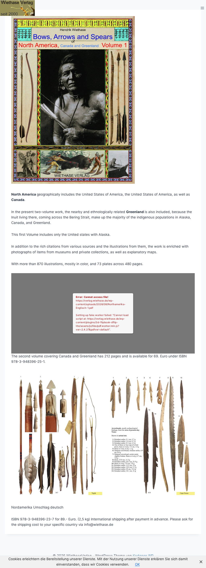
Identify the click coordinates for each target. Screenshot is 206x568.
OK (137, 564)
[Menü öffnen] (202, 8)
